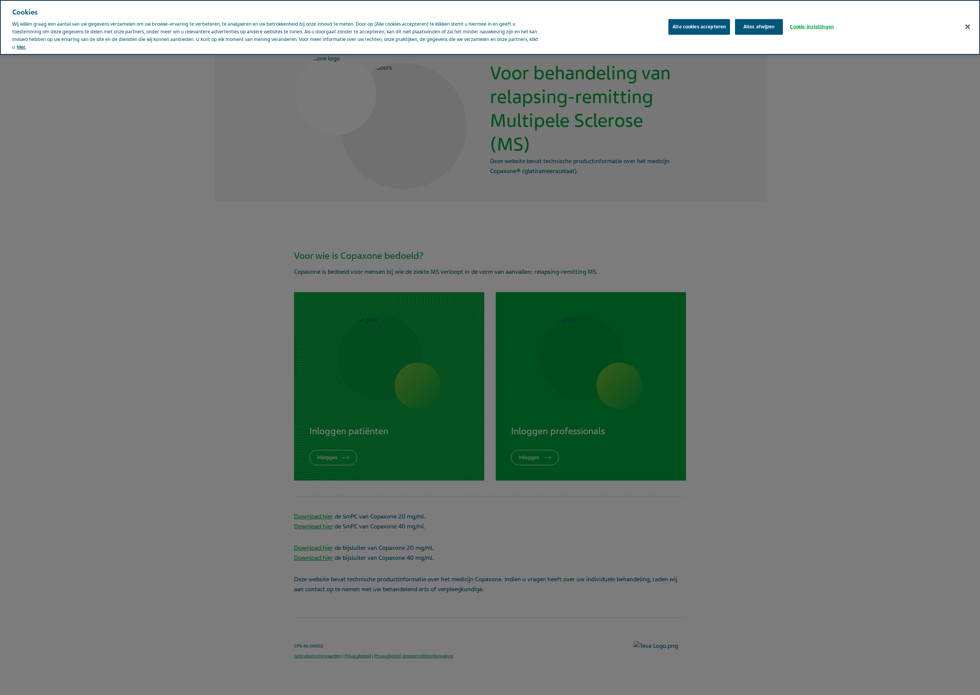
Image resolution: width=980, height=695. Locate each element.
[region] (490, 27)
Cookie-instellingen (811, 26)
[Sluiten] (967, 26)
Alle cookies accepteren (699, 26)
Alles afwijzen (759, 26)
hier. (21, 47)
